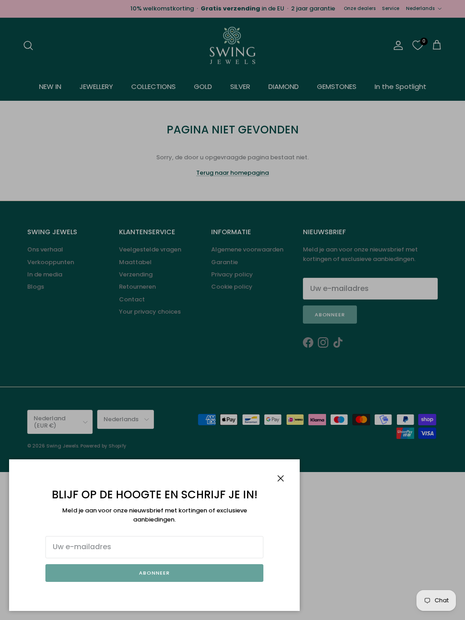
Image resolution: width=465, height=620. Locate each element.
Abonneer (154, 572)
